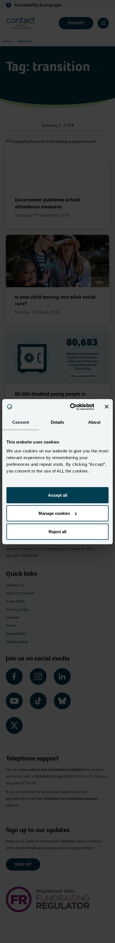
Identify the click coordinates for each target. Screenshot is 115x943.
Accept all (57, 495)
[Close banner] (107, 407)
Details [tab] (57, 422)
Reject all (57, 531)
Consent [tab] (20, 422)
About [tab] (94, 422)
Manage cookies (54, 513)
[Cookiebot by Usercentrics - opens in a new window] (71, 406)
